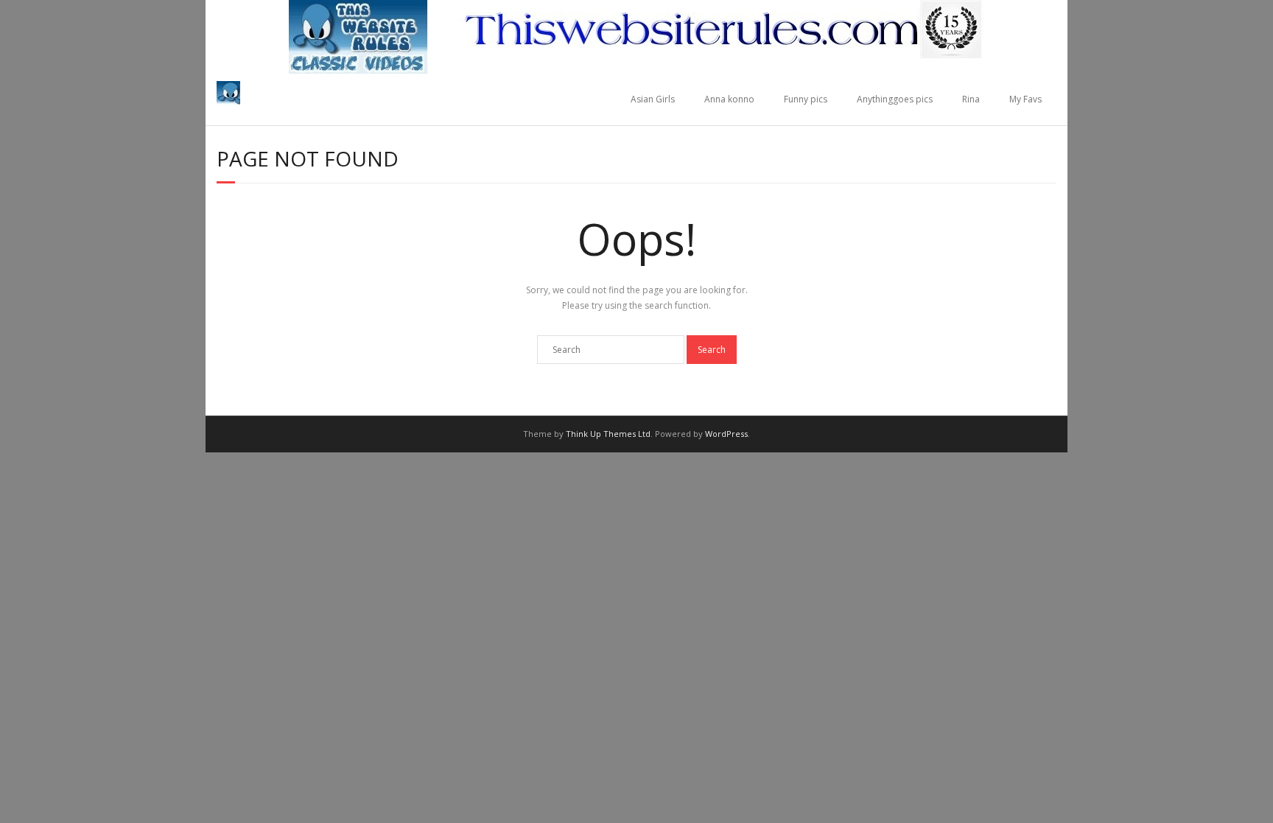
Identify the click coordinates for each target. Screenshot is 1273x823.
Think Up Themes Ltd (608, 433)
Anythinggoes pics (895, 99)
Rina (971, 99)
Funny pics (805, 99)
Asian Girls (653, 99)
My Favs (1025, 99)
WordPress (726, 433)
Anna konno (729, 99)
